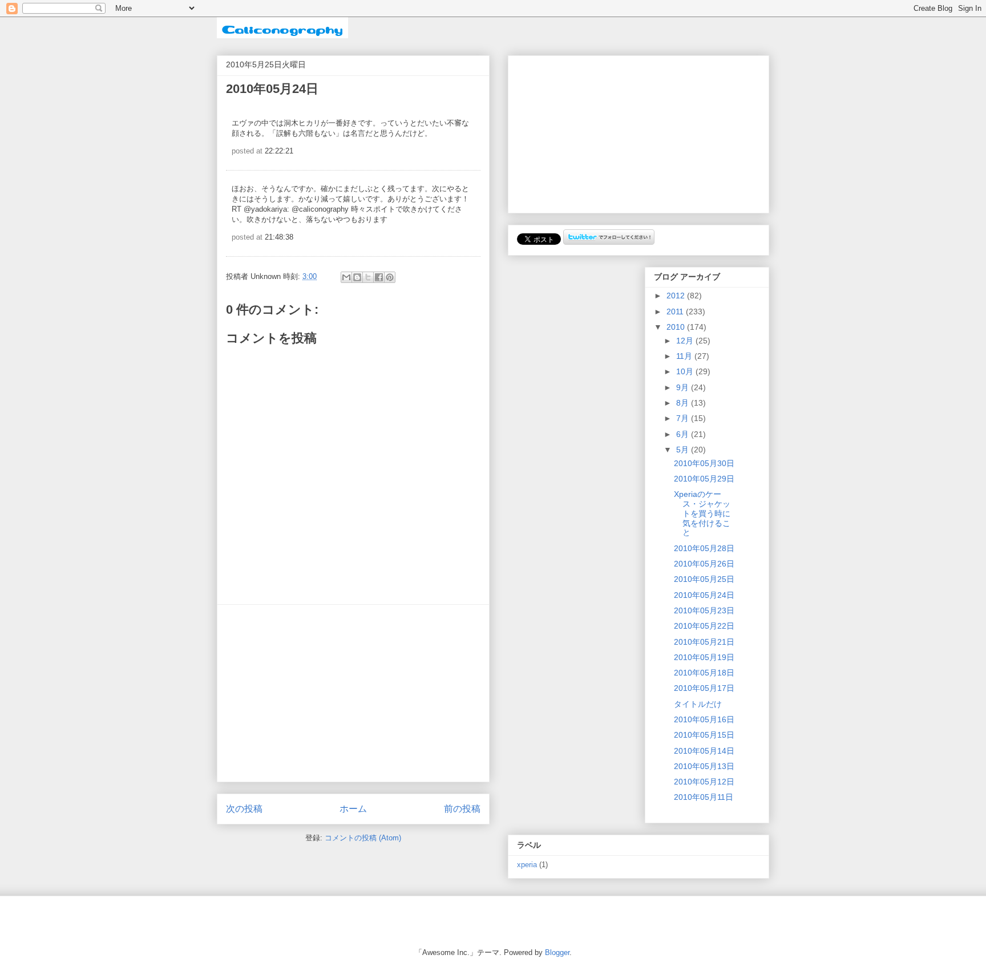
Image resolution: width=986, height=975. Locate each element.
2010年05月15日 (704, 734)
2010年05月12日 (704, 781)
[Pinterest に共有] (389, 277)
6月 (683, 434)
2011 (676, 311)
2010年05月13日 (704, 766)
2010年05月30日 (704, 463)
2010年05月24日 (704, 595)
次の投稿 (244, 809)
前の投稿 (462, 809)
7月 (683, 418)
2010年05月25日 (704, 579)
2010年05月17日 (704, 688)
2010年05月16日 (704, 719)
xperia (527, 865)
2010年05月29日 (704, 478)
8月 (683, 402)
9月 (683, 387)
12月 (686, 340)
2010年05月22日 (704, 625)
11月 (685, 356)
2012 (676, 295)
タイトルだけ (698, 704)
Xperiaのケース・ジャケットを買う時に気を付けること (702, 513)
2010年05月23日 (704, 610)
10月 (686, 371)
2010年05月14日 (704, 750)
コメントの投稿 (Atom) (363, 838)
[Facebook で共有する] (379, 277)
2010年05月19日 (704, 657)
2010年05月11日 (703, 797)
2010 (676, 326)
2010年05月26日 (704, 563)
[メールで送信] (346, 277)
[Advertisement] (353, 693)
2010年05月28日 (704, 548)
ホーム (353, 809)
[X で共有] (368, 277)
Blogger (557, 952)
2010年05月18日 (704, 672)
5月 (683, 449)
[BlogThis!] (357, 277)
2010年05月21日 (704, 641)
